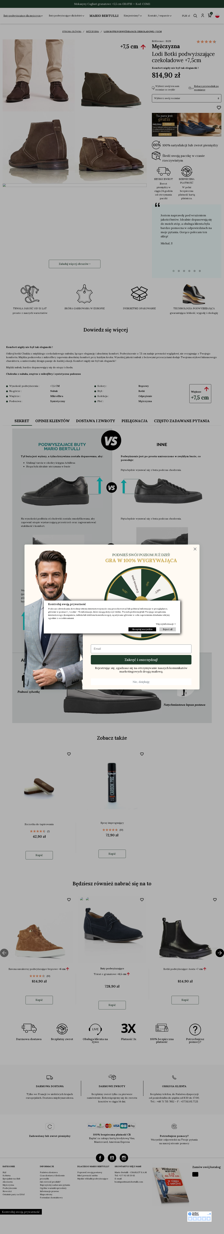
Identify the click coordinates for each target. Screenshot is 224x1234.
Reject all (167, 629)
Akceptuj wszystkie (142, 629)
